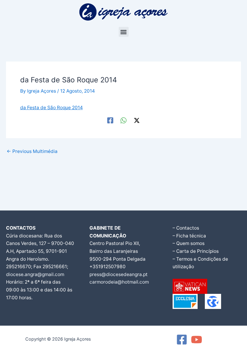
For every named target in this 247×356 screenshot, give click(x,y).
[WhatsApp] (123, 120)
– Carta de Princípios (196, 251)
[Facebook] (110, 120)
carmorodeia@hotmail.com (119, 282)
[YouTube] (196, 339)
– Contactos (186, 228)
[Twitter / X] (137, 120)
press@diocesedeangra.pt (118, 274)
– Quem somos (189, 243)
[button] (124, 32)
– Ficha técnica (189, 236)
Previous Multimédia (32, 151)
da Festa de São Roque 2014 (51, 107)
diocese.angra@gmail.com (35, 274)
